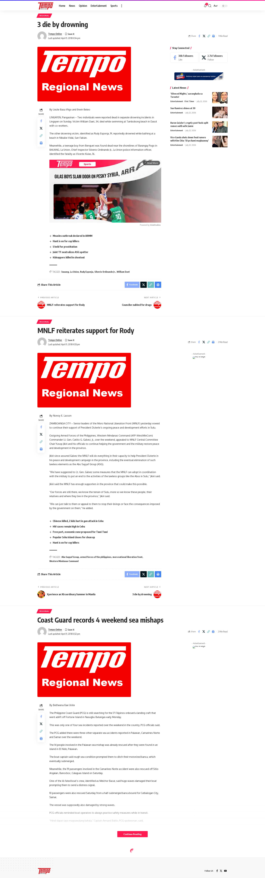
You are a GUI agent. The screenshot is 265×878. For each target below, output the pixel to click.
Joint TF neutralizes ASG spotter (70, 252)
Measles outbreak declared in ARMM (72, 235)
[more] (121, 5)
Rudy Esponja (86, 271)
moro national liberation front (127, 557)
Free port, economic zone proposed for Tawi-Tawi (80, 531)
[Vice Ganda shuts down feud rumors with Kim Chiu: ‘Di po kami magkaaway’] (220, 141)
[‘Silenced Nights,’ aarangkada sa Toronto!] (220, 98)
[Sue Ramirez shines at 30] (220, 112)
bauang (65, 271)
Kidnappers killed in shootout (69, 257)
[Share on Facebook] (199, 36)
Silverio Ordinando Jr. (104, 271)
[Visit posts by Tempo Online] (42, 36)
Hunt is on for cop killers (66, 241)
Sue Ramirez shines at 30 (182, 108)
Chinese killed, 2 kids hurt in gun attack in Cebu (78, 521)
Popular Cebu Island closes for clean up (74, 537)
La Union (74, 271)
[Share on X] (204, 36)
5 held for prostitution (65, 246)
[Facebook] (184, 57)
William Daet (123, 271)
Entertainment (176, 101)
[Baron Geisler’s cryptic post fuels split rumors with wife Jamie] (220, 127)
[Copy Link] (209, 36)
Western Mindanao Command (64, 561)
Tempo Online (55, 33)
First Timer (189, 101)
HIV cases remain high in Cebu (69, 526)
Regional (44, 15)
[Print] (213, 36)
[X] (213, 57)
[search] (209, 5)
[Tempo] (45, 5)
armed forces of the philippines (95, 557)
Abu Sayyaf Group (70, 557)
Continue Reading (132, 834)
